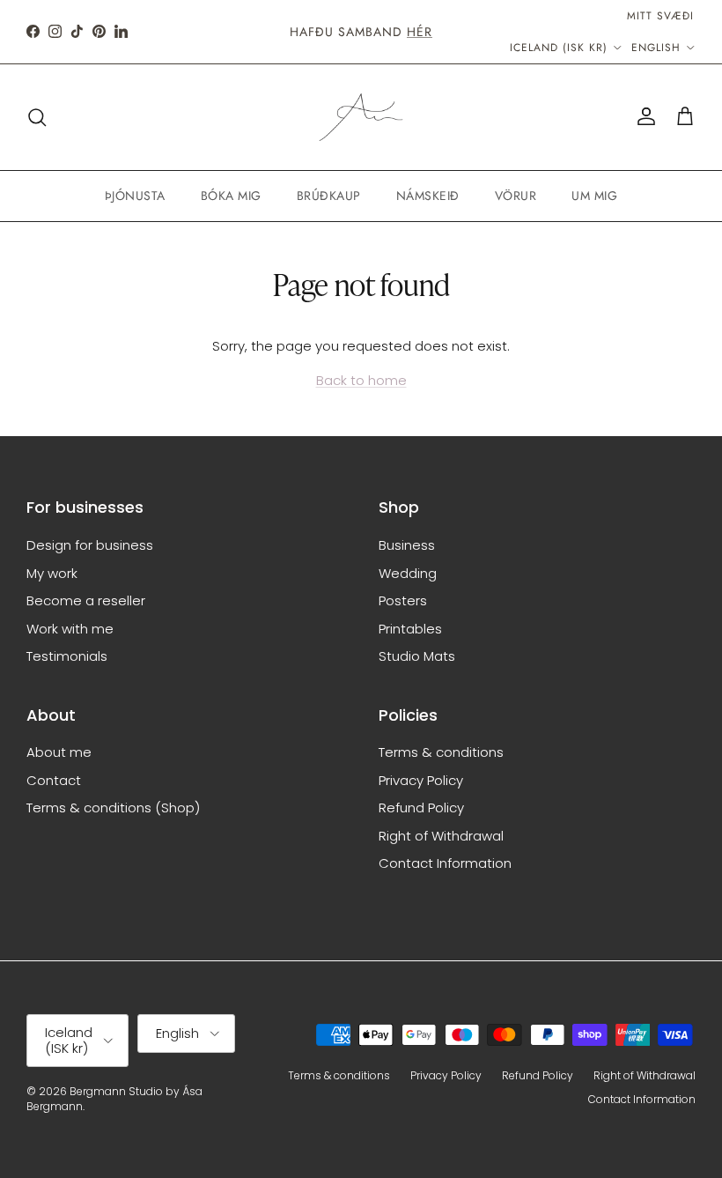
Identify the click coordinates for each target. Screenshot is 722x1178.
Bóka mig (231, 195)
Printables (410, 628)
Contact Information (445, 863)
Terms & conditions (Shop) (113, 807)
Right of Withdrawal (441, 835)
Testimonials (66, 656)
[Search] (37, 117)
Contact (53, 780)
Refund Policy (421, 807)
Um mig (594, 195)
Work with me (70, 628)
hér (419, 32)
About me (59, 752)
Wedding (408, 573)
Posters (403, 600)
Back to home (361, 380)
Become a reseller (85, 600)
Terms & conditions (441, 752)
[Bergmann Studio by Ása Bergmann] (361, 117)
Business (407, 545)
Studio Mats (417, 656)
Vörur (516, 195)
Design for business (89, 545)
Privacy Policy (421, 780)
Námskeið (428, 195)
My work (51, 573)
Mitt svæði (660, 16)
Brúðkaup (329, 195)
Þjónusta (135, 195)
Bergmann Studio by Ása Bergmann (114, 1099)
